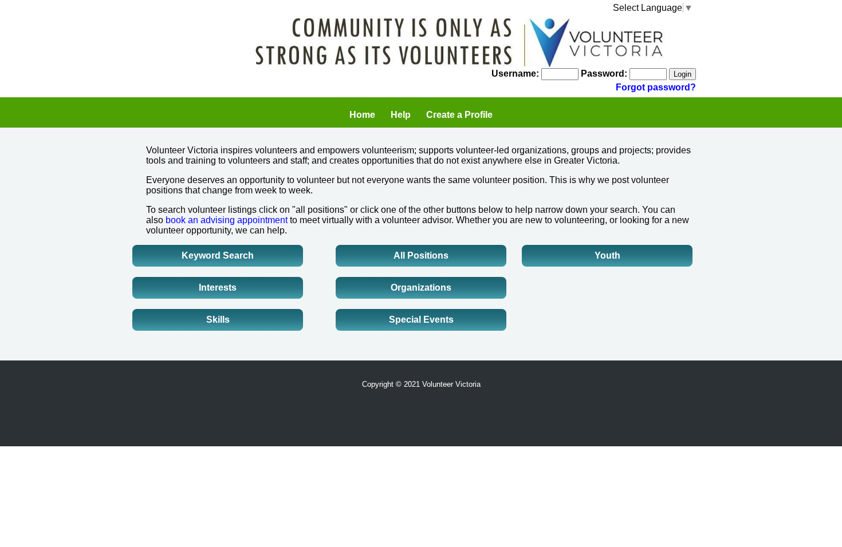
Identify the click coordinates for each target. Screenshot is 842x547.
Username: (515, 73)
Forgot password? (656, 87)
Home (362, 115)
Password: (604, 73)
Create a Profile (459, 115)
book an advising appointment (227, 220)
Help (401, 115)
